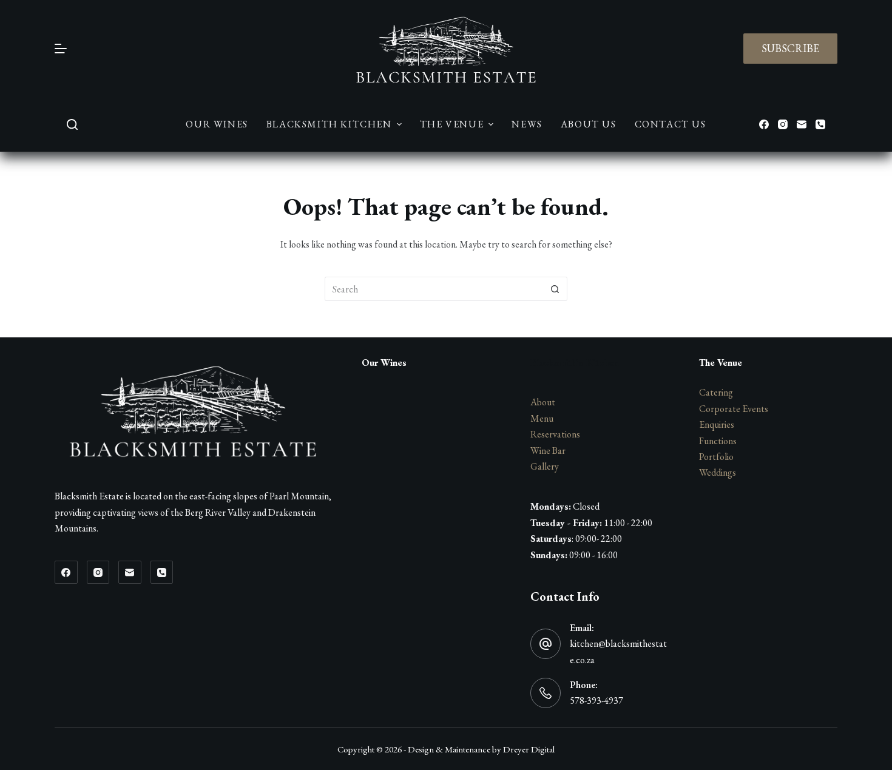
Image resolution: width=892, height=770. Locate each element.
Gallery (544, 466)
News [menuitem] (527, 124)
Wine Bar (548, 450)
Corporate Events (733, 408)
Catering (716, 392)
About (542, 402)
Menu (541, 418)
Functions (718, 440)
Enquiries (716, 424)
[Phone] (820, 124)
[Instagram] (783, 124)
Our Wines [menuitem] (217, 124)
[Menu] (61, 48)
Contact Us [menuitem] (670, 124)
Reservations (555, 434)
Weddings (717, 472)
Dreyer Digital (529, 749)
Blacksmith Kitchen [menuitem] (329, 124)
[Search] (72, 124)
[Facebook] (764, 124)
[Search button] (555, 289)
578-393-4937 (596, 700)
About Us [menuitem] (589, 124)
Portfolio (716, 456)
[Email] (801, 124)
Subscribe (790, 48)
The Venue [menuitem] (452, 124)
